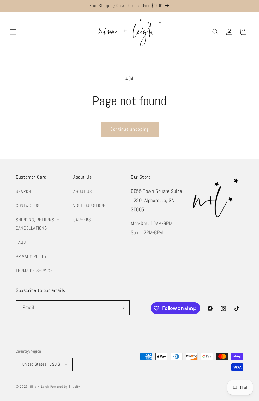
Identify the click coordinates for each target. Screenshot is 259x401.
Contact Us (27, 205)
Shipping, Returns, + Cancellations (38, 223)
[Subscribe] (122, 307)
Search (23, 191)
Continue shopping (129, 129)
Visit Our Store (89, 205)
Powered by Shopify (65, 386)
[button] (13, 32)
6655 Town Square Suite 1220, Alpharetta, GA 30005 (156, 200)
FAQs (21, 242)
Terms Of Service (34, 270)
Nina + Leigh (39, 386)
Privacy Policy (31, 256)
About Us (82, 191)
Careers (82, 220)
